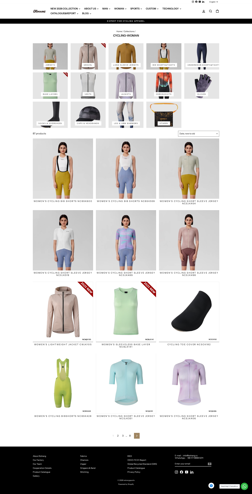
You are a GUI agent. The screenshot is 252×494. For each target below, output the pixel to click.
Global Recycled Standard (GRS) (142, 464)
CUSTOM (151, 8)
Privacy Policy (133, 472)
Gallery (36, 476)
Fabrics (83, 456)
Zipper (83, 464)
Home (119, 31)
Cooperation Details (42, 468)
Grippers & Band (87, 468)
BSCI (129, 456)
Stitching (84, 472)
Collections (129, 31)
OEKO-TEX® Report (136, 460)
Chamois (84, 460)
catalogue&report (63, 13)
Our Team (37, 464)
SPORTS (135, 8)
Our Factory (38, 460)
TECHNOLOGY (170, 8)
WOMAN (119, 8)
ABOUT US (90, 8)
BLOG (85, 13)
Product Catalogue (41, 472)
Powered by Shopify (126, 484)
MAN (105, 8)
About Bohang (39, 456)
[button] (211, 486)
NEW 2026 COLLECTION (64, 8)
